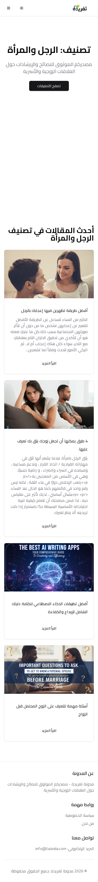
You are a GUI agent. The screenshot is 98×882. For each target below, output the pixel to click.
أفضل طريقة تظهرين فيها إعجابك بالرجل (54, 310)
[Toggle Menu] (8, 8)
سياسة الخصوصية (79, 815)
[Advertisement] (49, 163)
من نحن (88, 823)
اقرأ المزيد (49, 363)
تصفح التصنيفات (49, 86)
